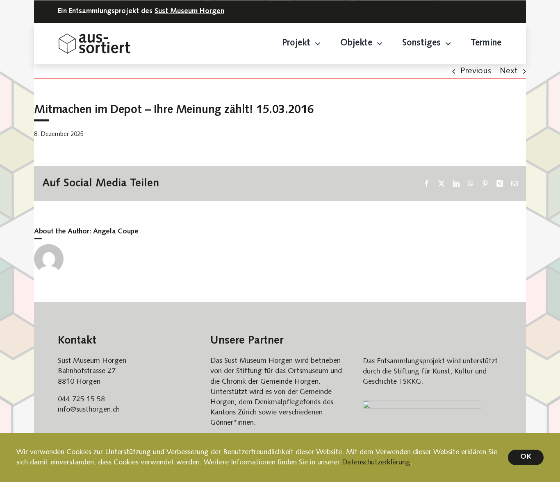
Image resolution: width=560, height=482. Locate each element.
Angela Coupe (116, 231)
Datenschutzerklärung (376, 462)
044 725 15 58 (81, 399)
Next (509, 71)
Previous (475, 71)
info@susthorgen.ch (89, 410)
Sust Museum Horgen (189, 11)
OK (525, 457)
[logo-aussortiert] (94, 38)
